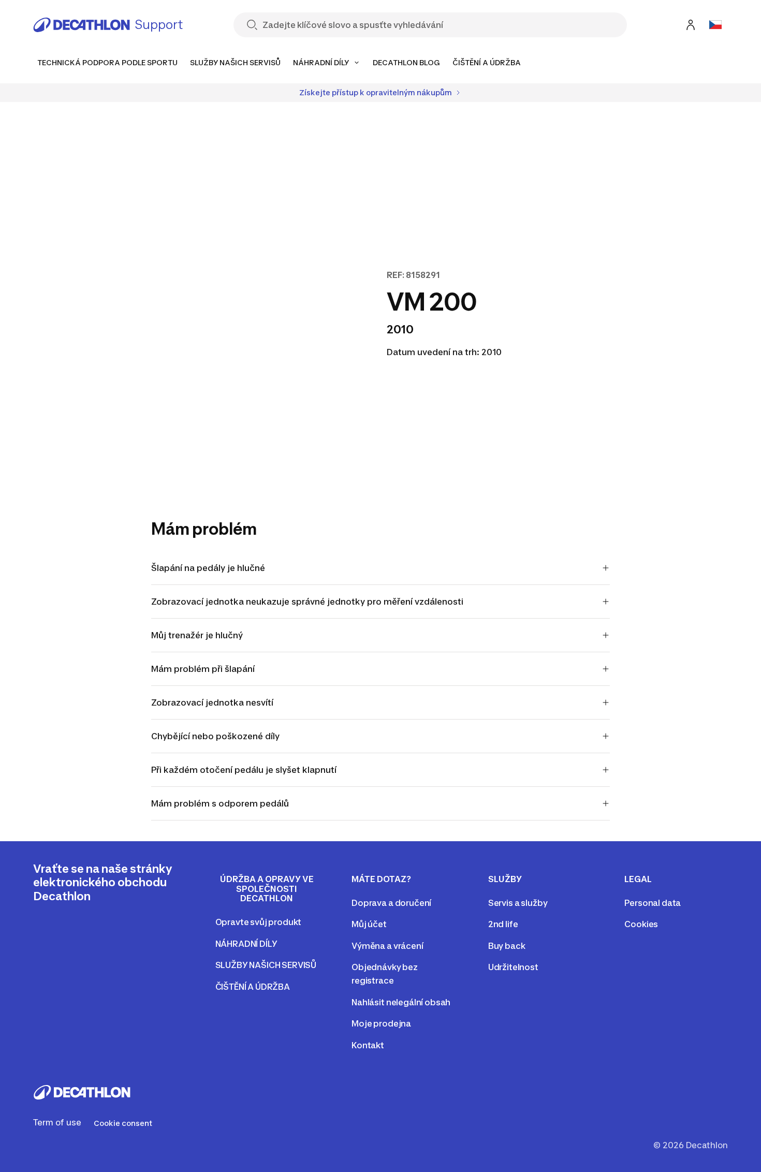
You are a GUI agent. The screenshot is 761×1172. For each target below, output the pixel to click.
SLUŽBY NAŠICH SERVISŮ (266, 965)
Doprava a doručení (391, 903)
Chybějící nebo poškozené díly (215, 736)
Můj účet (369, 924)
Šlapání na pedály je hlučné (208, 568)
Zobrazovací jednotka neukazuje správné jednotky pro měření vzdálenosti (307, 601)
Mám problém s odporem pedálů (220, 803)
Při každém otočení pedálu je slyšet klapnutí (243, 770)
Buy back (506, 946)
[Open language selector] (715, 24)
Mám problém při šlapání (203, 669)
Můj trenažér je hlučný (197, 635)
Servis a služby (518, 903)
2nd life (503, 924)
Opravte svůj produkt (258, 922)
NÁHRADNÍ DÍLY (246, 944)
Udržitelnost (513, 967)
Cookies (641, 924)
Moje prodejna (381, 1023)
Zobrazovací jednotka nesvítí (212, 702)
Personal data (652, 903)
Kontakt (368, 1045)
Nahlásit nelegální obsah (401, 1002)
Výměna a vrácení (387, 946)
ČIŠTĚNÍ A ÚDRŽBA (252, 986)
